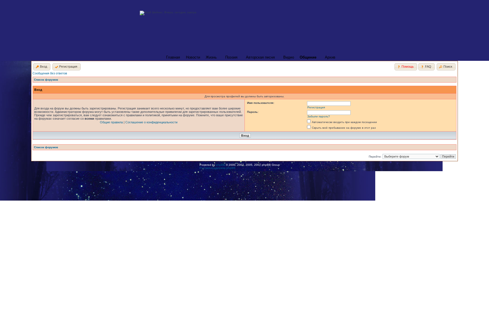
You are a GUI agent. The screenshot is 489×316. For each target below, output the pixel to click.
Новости (193, 57)
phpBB (220, 164)
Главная (173, 57)
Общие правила (111, 122)
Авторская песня (260, 57)
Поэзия (231, 57)
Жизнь (211, 57)
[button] (41, 66)
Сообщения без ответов (50, 73)
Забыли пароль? (318, 116)
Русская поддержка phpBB (217, 167)
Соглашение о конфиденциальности (151, 122)
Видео (288, 57)
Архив (330, 57)
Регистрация (316, 107)
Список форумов (46, 79)
